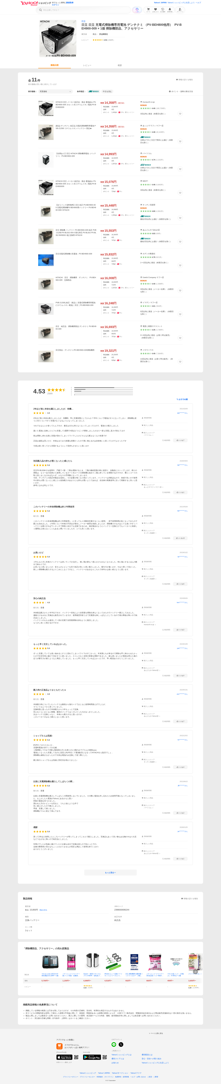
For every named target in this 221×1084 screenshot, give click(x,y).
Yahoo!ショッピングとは (121, 1055)
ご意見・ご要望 (152, 1077)
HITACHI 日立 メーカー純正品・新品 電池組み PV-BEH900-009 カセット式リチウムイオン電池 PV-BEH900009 (76, 104)
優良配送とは (147, 1055)
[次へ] (195, 971)
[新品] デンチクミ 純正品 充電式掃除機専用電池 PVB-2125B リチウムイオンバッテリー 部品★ (76, 127)
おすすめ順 (183, 399)
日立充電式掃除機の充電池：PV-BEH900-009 (74, 254)
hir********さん (183, 740)
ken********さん (182, 602)
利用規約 (100, 1077)
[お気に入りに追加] (180, 113)
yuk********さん (182, 648)
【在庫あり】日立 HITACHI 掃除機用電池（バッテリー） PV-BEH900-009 (76, 154)
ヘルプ (198, 3)
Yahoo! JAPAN (160, 3)
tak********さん (182, 465)
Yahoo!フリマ (135, 1073)
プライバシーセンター (87, 1077)
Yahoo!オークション (120, 1073)
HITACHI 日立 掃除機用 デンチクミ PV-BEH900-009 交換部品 (76, 278)
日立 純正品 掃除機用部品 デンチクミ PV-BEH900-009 (76, 327)
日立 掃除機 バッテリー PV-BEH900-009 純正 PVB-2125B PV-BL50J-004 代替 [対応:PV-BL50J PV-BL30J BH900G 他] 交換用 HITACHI (76, 232)
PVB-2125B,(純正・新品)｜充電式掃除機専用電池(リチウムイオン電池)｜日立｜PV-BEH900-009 (75, 304)
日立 (83, 21)
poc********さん (182, 694)
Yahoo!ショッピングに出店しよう (181, 3)
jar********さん (183, 831)
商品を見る (43, 910)
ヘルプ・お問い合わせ (138, 1077)
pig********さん (182, 413)
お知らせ (115, 1063)
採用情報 (126, 1077)
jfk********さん (183, 786)
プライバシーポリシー (70, 1077)
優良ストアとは (118, 1059)
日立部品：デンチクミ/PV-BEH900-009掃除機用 (75, 350)
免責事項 (118, 1077)
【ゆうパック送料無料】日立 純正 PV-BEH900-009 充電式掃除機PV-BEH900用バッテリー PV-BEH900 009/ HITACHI (76, 207)
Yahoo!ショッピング (88, 1073)
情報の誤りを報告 (191, 899)
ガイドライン (109, 1077)
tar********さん (183, 557)
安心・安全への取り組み (151, 1059)
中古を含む (107, 91)
